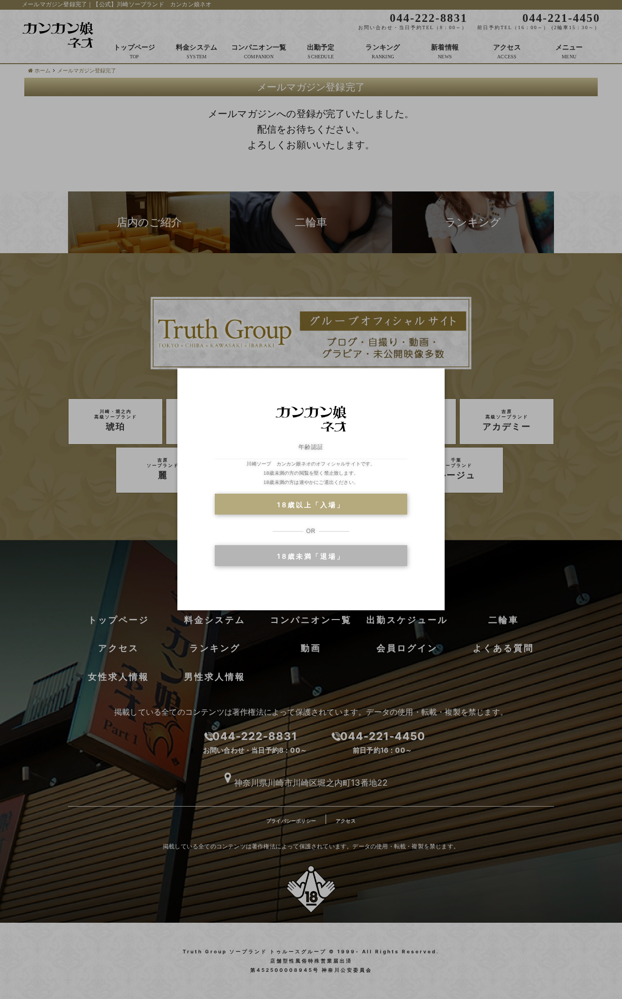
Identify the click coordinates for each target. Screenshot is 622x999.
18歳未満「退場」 (311, 556)
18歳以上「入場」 (311, 504)
